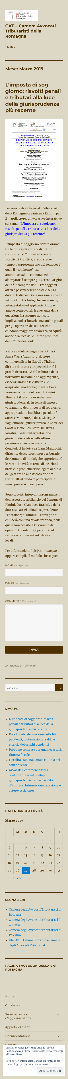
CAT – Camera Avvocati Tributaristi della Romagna (30, 31)
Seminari (30, 665)
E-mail (17, 583)
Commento (20, 601)
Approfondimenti (17, 1027)
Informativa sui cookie (36, 1064)
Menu (11, 46)
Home (9, 996)
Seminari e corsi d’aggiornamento (18, 1016)
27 (26, 870)
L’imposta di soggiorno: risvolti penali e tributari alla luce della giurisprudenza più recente (33, 97)
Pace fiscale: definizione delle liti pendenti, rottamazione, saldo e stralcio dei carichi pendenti (32, 739)
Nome (16, 565)
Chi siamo (12, 1005)
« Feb (17, 878)
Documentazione (18, 1036)
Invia (34, 649)
